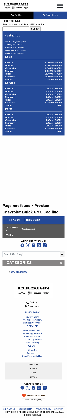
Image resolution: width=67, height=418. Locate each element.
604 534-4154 (17, 48)
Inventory (32, 312)
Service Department (32, 331)
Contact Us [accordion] (33, 364)
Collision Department (32, 340)
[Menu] (60, 6)
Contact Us (9, 409)
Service (32, 326)
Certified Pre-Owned (32, 323)
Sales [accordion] (33, 369)
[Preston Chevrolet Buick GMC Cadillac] (16, 5)
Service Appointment (32, 334)
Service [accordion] (33, 373)
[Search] (62, 254)
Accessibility (26, 409)
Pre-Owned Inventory (32, 320)
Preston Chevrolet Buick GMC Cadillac (23, 24)
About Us (32, 350)
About (32, 346)
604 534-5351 (17, 54)
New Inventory (32, 317)
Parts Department (32, 337)
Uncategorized (19, 272)
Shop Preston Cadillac (32, 356)
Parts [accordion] (33, 377)
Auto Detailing (32, 343)
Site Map (58, 409)
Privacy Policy (44, 409)
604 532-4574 (19, 51)
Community (32, 353)
